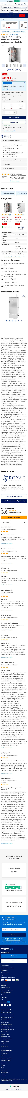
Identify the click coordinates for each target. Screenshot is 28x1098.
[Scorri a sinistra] (1, 15)
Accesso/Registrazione (8, 89)
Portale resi (14, 961)
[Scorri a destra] (26, 15)
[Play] (6, 321)
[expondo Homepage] (3, 31)
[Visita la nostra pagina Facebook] (5, 1005)
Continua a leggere (15, 181)
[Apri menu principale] (2, 4)
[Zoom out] (12, 321)
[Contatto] (19, 4)
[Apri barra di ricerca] (16, 4)
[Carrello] (25, 4)
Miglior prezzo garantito (10, 131)
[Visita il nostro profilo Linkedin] (7, 1005)
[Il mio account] (22, 4)
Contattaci (14, 956)
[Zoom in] (9, 321)
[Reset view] (15, 321)
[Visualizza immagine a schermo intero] (26, 62)
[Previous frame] (18, 321)
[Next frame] (21, 321)
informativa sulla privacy (13, 940)
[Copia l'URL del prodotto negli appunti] (26, 37)
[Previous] (3, 65)
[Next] (24, 65)
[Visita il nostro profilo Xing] (10, 1005)
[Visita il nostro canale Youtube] (2, 1005)
